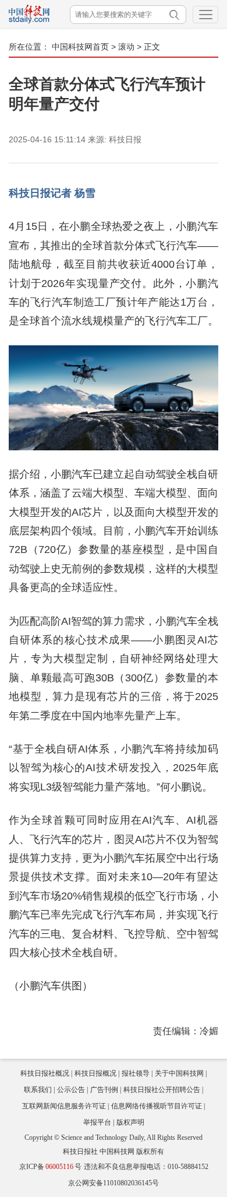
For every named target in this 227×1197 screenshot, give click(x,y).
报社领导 (136, 1073)
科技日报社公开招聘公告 (161, 1090)
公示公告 (71, 1090)
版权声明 (130, 1122)
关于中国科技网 (179, 1073)
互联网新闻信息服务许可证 (64, 1106)
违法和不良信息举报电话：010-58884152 (146, 1167)
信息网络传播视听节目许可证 (156, 1106)
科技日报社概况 (44, 1073)
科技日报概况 (95, 1073)
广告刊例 (104, 1090)
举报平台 (97, 1122)
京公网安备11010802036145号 (113, 1183)
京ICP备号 (50, 1167)
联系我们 (38, 1090)
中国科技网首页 (80, 46)
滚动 (126, 46)
